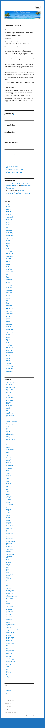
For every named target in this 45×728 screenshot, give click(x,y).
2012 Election (9, 386)
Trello (7, 645)
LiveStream (8, 509)
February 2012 (9, 305)
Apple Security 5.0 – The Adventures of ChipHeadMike (18, 187)
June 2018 (8, 243)
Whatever (8, 658)
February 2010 (9, 344)
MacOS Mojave (9, 527)
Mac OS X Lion (9, 518)
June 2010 (8, 337)
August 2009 (9, 353)
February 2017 (9, 267)
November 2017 (9, 255)
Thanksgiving (9, 635)
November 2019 (9, 217)
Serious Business (9, 609)
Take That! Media (10, 630)
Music (7, 544)
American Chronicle (10, 387)
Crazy (7, 423)
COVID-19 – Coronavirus (11, 421)
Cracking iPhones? (10, 188)
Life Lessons (8, 506)
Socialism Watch (9, 621)
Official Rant (8, 562)
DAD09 (7, 426)
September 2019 (9, 220)
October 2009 (9, 350)
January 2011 (8, 326)
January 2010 (9, 345)
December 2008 (9, 366)
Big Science (8, 402)
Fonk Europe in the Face (11, 459)
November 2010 (9, 329)
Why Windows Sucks (10, 661)
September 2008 (9, 371)
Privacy (7, 580)
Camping (8, 412)
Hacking (8, 473)
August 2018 (8, 240)
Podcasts (8, 575)
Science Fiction (9, 606)
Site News (8, 617)
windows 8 (8, 663)
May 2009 (8, 358)
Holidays (8, 480)
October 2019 (9, 219)
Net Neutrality (9, 548)
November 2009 (9, 349)
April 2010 (8, 340)
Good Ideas (8, 467)
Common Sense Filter (20, 104)
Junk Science (9, 501)
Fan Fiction (8, 454)
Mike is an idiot (9, 533)
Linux (7, 507)
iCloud (7, 481)
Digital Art (8, 431)
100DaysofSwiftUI (10, 382)
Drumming (8, 437)
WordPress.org (9, 693)
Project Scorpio (9, 583)
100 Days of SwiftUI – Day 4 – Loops (14, 172)
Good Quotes (9, 468)
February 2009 (9, 363)
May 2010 (8, 339)
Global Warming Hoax (11, 465)
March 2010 (8, 342)
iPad (7, 488)
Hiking (7, 478)
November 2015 (9, 280)
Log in (7, 688)
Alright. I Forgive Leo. (17, 191)
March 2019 (8, 229)
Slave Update (9, 619)
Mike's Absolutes (10, 535)
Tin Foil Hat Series (10, 642)
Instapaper (8, 483)
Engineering (8, 446)
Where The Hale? (10, 659)
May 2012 (8, 300)
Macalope (8, 520)
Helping (7, 476)
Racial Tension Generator (11, 587)
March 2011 (8, 323)
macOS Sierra (9, 528)
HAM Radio (8, 475)
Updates (7, 648)
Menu (38, 7)
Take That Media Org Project (12, 629)
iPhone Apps (8, 496)
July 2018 (8, 242)
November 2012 (9, 290)
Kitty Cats (8, 502)
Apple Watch (9, 392)
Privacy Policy (8, 706)
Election (7, 444)
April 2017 (8, 264)
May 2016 (8, 274)
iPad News (8, 494)
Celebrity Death (9, 413)
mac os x (8, 517)
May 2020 (8, 208)
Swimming (8, 627)
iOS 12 (7, 484)
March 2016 (8, 277)
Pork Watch (8, 578)
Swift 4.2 (8, 625)
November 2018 (9, 235)
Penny (7, 572)
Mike (7, 104)
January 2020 (9, 214)
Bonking (8, 407)
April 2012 (8, 302)
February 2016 (9, 279)
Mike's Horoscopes (10, 536)
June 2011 (8, 318)
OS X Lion (8, 570)
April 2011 (8, 321)
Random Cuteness (10, 590)
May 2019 (8, 227)
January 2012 (9, 306)
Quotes (7, 585)
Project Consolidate (10, 171)
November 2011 (9, 310)
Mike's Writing (9, 538)
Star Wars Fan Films (10, 624)
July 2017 (8, 259)
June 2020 (8, 206)
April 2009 (8, 360)
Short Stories (9, 616)
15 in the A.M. (9, 384)
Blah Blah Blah (9, 405)
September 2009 (9, 352)
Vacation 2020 (9, 653)
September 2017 (9, 256)
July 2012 (8, 297)
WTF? (7, 668)
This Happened (9, 638)
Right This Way (9, 598)
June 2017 (8, 261)
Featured (8, 455)
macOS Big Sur (9, 522)
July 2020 (8, 204)
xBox (7, 671)
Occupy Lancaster (10, 561)
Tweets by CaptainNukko (10, 155)
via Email (8, 655)
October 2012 (9, 292)
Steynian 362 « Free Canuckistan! (13, 193)
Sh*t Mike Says (9, 611)
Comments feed (9, 692)
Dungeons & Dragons (11, 439)
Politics (7, 577)
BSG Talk (8, 408)
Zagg (7, 676)
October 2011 (9, 311)
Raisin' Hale (8, 588)
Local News (8, 510)
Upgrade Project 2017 (10, 650)
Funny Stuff (8, 462)
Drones (7, 436)
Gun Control (8, 471)
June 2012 (8, 298)
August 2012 (8, 295)
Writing (7, 666)
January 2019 (9, 232)
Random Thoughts (10, 593)
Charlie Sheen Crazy (10, 415)
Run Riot (8, 603)
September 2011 (9, 313)
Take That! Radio (10, 632)
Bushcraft (8, 410)
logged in (12, 114)
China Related (9, 416)
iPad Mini (8, 493)
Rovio (7, 601)
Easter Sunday (9, 441)
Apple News (8, 390)
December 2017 (9, 253)
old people (8, 564)
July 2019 (8, 224)
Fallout (7, 452)
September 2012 (9, 293)
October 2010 (9, 331)
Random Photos (9, 591)
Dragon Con (8, 433)
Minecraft (8, 540)
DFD (7, 428)
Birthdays (8, 403)
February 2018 (9, 250)
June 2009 (8, 357)
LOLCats (8, 512)
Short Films (8, 614)
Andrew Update (9, 389)
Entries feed (8, 690)
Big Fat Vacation (9, 400)
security (7, 608)
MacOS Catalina (9, 523)
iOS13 (7, 486)
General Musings (28, 104)
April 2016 (8, 276)
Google (7, 470)
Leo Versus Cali (9, 504)
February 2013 (9, 285)
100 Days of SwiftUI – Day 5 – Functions (15, 169)
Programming (9, 582)
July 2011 (8, 316)
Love (7, 514)
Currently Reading (10, 424)
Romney (8, 600)
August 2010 (8, 334)
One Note (8, 567)
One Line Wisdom (10, 565)
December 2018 (9, 233)
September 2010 (9, 332)
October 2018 (9, 237)
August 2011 (8, 314)
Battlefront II (9, 399)
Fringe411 (8, 460)
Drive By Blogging (10, 434)
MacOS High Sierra (10, 525)
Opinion (7, 569)
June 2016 (8, 272)
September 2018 (9, 238)
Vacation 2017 (9, 651)
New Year (8, 553)
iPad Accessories (9, 489)
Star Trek (8, 622)
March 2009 (8, 361)
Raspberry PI (9, 595)
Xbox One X (8, 672)
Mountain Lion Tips (10, 541)
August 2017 (8, 258)
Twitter (7, 646)
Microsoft (8, 531)
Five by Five (8, 457)
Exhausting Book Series (10, 712)
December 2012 (9, 289)
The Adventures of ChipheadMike (11, 715)
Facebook (8, 450)
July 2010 (8, 336)
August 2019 (8, 222)
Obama (7, 559)
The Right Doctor (10, 637)
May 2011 (8, 319)
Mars (7, 530)
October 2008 (9, 370)
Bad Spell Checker (10, 397)
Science (7, 604)
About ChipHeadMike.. (10, 700)
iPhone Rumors (9, 497)
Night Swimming (10, 554)
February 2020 (9, 212)
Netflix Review (9, 549)
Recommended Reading (11, 596)
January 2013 (9, 287)
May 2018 (8, 245)
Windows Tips (9, 664)
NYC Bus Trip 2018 (10, 557)
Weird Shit (8, 656)
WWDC (7, 669)
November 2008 (9, 368)
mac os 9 (8, 515)
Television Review (10, 634)
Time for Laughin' (10, 640)
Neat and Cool (9, 546)
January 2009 (9, 365)
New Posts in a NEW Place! (12, 166)
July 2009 (8, 355)
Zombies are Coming (10, 677)
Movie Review (9, 543)
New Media (8, 551)
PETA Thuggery (9, 574)
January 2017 (9, 269)
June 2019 (8, 225)
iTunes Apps (8, 499)
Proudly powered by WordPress (30, 715)
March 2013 (8, 284)
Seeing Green (21, 190)
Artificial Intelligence (11, 394)
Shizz (7, 612)
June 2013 (8, 282)
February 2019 (9, 230)
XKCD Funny (9, 167)
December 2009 (9, 347)
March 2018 (8, 248)
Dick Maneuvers (9, 429)
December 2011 (9, 308)
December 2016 (9, 271)
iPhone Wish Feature (26, 185)
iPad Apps (8, 491)
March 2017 (8, 266)
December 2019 (9, 216)
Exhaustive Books (10, 449)
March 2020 (8, 211)
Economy (8, 442)
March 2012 (8, 303)
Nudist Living (9, 556)
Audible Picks (9, 395)
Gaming (6, 709)
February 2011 (9, 324)
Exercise (8, 447)
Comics (7, 418)
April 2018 (8, 246)
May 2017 (8, 263)
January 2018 (9, 251)
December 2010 (9, 327)
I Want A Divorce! (27, 193)
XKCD (7, 674)
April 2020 (8, 209)
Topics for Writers (10, 643)
